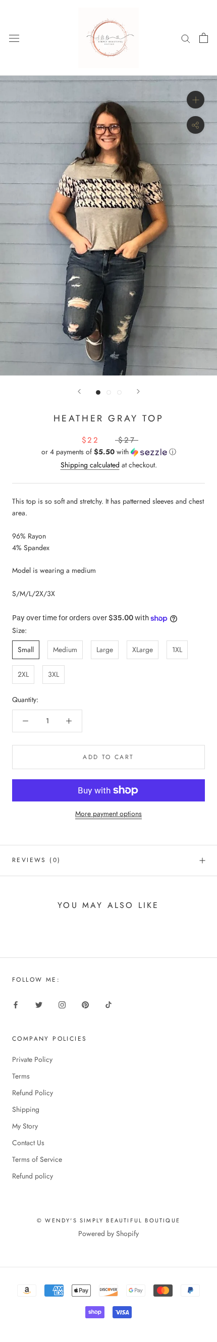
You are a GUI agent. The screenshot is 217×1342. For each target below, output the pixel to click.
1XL (177, 650)
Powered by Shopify (108, 1233)
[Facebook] (15, 1004)
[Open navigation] (14, 38)
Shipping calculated (90, 465)
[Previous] (79, 391)
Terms (21, 1076)
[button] (108, 452)
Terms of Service (37, 1159)
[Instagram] (62, 1004)
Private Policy (32, 1059)
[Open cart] (203, 38)
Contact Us (28, 1143)
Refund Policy (32, 1093)
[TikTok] (108, 1004)
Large (104, 650)
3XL (53, 674)
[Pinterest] (85, 1004)
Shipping (25, 1109)
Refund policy (32, 1176)
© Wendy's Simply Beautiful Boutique (108, 1220)
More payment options (108, 814)
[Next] (138, 391)
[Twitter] (38, 1004)
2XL (23, 674)
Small (26, 650)
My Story (25, 1126)
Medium (65, 650)
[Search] (185, 37)
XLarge (142, 650)
